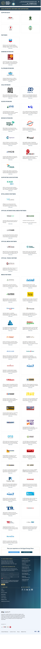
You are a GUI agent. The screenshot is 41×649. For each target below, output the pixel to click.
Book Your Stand (27, 552)
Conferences (3, 596)
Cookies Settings (13, 631)
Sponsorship (3, 594)
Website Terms (23, 631)
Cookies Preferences (4, 631)
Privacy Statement (5, 582)
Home (2, 589)
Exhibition (2, 590)
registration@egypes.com (26, 574)
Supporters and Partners (5, 601)
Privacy (18, 631)
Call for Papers (3, 597)
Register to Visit (4, 599)
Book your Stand (4, 592)
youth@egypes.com (25, 580)
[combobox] (2, 578)
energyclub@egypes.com (26, 577)
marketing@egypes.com (25, 571)
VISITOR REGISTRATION (14, 552)
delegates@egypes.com (25, 568)
